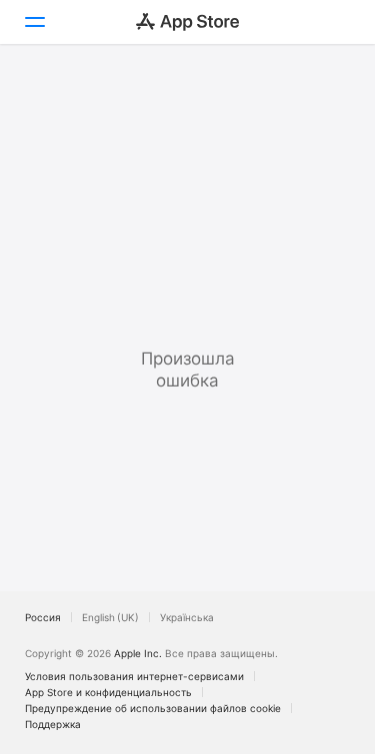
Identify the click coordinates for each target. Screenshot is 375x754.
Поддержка (53, 724)
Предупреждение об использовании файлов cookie (153, 708)
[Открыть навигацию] (34, 22)
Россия (43, 617)
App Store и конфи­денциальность (108, 692)
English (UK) (110, 617)
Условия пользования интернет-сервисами (134, 676)
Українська (187, 617)
